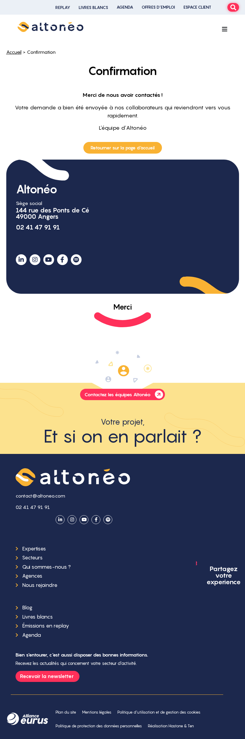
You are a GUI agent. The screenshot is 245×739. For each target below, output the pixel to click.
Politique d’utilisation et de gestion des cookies (158, 712)
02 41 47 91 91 (38, 227)
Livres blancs (93, 7)
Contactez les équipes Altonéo (118, 394)
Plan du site (66, 712)
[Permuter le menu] (224, 29)
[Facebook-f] (62, 259)
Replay (62, 7)
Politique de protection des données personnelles (99, 726)
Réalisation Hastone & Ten (171, 726)
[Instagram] (35, 259)
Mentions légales (96, 712)
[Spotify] (76, 259)
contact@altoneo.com (40, 496)
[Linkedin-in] (21, 259)
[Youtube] (48, 259)
